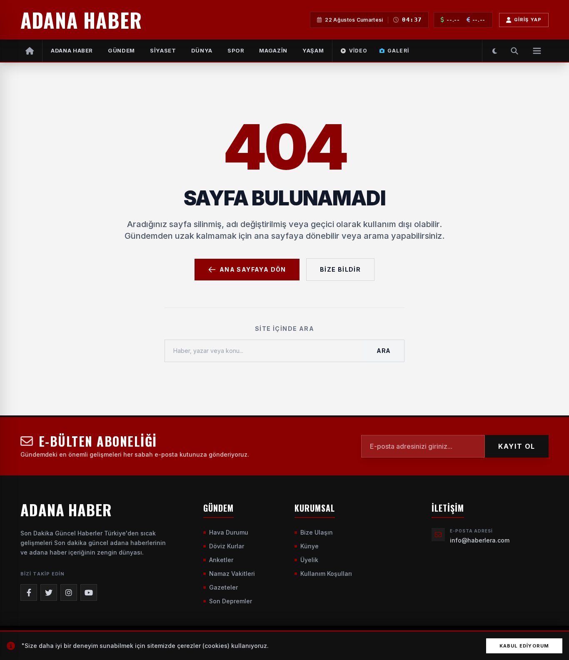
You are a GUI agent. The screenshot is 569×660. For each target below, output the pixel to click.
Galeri (398, 51)
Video (358, 51)
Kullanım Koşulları (326, 573)
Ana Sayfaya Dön (253, 269)
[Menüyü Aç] (537, 51)
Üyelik (309, 559)
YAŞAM (313, 50)
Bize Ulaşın (316, 532)
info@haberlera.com (479, 540)
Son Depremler (230, 601)
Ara (384, 350)
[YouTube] (88, 592)
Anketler (221, 559)
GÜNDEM (121, 50)
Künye (309, 546)
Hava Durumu (228, 532)
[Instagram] (68, 592)
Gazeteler (223, 587)
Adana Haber (72, 50)
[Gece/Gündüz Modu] (495, 51)
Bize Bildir (340, 269)
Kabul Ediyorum (524, 646)
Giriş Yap (528, 19)
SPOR (236, 50)
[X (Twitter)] (48, 592)
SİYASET (163, 50)
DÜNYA (201, 50)
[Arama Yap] (514, 51)
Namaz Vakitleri (232, 573)
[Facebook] (28, 592)
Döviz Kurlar (226, 546)
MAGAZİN (273, 50)
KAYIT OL (516, 446)
